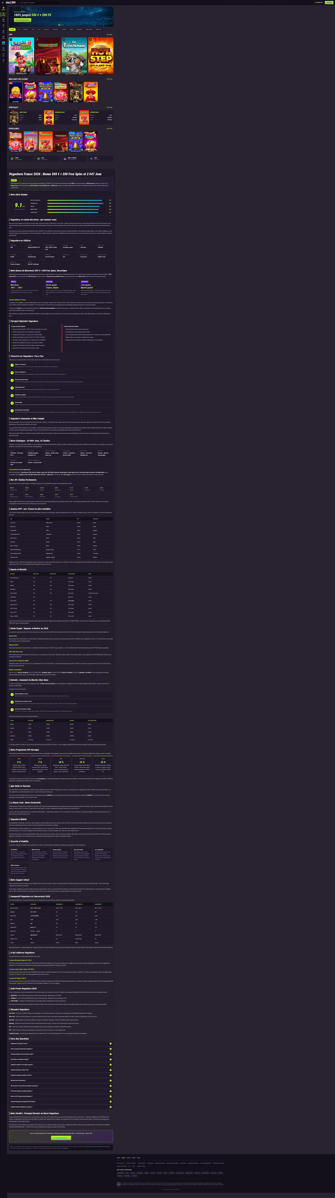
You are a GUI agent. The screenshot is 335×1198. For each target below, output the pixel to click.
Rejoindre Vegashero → (61, 1138)
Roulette (46, 29)
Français (123, 1157)
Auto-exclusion (150, 1163)
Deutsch (129, 1157)
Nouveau (25, 29)
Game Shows (89, 29)
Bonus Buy (98, 29)
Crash (71, 29)
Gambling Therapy (101, 1146)
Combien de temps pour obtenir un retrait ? (21, 1075)
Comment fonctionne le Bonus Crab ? (20, 1070)
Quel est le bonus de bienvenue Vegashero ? (21, 1049)
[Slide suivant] (110, 16)
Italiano (138, 1157)
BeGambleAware (88, 1146)
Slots (33, 29)
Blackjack (55, 29)
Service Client (183, 1163)
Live (39, 29)
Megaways (79, 29)
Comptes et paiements (122, 1166)
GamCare (94, 1146)
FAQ (129, 1166)
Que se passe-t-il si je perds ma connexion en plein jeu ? (24, 1086)
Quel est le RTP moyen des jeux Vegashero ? (21, 1096)
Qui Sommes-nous (121, 1163)
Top (19, 29)
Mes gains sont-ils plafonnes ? (18, 1080)
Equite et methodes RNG (206, 1163)
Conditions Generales (131, 1163)
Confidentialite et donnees (218, 1163)
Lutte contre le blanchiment (172, 1163)
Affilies (133, 1166)
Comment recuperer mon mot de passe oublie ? (22, 1054)
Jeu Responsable (141, 1163)
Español (133, 1157)
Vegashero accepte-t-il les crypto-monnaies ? (22, 1064)
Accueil (12, 29)
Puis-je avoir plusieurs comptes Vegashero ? (22, 1091)
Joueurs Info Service (61, 1146)
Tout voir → (110, 34)
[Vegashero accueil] (11, 2)
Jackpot (64, 29)
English (118, 1157)
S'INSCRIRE (329, 2)
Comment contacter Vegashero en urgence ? (21, 1107)
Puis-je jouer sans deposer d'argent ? (20, 1059)
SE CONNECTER (319, 2)
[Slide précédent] (11, 16)
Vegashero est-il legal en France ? (19, 1043)
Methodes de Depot (141, 1166)
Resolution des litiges (160, 1163)
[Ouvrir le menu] (3, 2)
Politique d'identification (193, 1163)
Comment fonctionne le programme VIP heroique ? (23, 1101)
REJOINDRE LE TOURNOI (22, 20)
